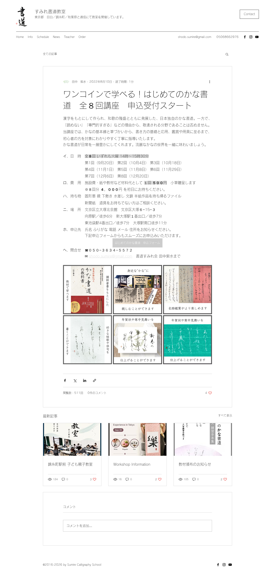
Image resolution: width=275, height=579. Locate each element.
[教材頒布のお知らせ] (203, 439)
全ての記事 (50, 53)
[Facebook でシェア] (65, 380)
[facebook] (245, 37)
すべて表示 (225, 415)
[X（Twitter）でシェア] (75, 380)
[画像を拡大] (87, 289)
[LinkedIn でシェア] (85, 380)
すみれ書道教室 (50, 11)
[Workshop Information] (138, 439)
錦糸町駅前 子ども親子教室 (70, 464)
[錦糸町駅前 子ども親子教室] (72, 439)
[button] (227, 54)
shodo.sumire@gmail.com (194, 36)
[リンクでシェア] (94, 380)
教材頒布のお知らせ (195, 464)
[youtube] (257, 37)
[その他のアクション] (209, 81)
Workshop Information (131, 464)
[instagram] (251, 37)
